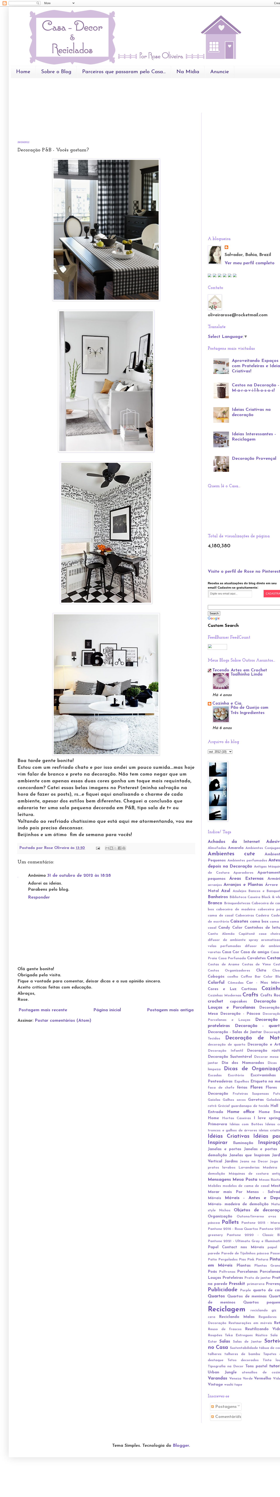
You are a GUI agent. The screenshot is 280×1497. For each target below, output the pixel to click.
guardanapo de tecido (250, 1106)
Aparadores (243, 873)
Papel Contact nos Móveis (236, 1247)
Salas (224, 1341)
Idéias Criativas (228, 1136)
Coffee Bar (251, 976)
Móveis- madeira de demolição (238, 1204)
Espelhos (241, 1081)
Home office (241, 1112)
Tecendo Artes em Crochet (239, 670)
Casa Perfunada (232, 958)
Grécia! (224, 1106)
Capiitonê (247, 934)
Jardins (231, 1161)
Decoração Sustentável (230, 1057)
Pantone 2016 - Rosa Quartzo (233, 1229)
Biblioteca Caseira (244, 897)
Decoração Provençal (254, 458)
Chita (261, 971)
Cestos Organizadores (229, 970)
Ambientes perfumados (247, 860)
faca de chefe (221, 1087)
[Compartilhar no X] (115, 848)
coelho (232, 976)
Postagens (225, 1407)
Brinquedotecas (237, 903)
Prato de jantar (257, 1278)
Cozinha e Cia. (227, 703)
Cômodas (235, 983)
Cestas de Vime (256, 964)
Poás (212, 1272)
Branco (215, 903)
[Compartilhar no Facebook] (119, 848)
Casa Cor (230, 952)
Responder (39, 897)
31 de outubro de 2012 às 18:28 (79, 875)
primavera (255, 1284)
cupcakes (238, 1002)
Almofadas (217, 848)
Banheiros (218, 897)
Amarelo (236, 848)
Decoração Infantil (225, 1051)
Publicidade (222, 1290)
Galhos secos (234, 1100)
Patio (212, 1259)
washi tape (233, 1384)
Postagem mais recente (43, 1010)
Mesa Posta (245, 1179)
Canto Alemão (221, 934)
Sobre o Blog (56, 71)
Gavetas (256, 1100)
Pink (250, 1259)
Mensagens (219, 1179)
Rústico (261, 1335)
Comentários (227, 1417)
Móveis (214, 1198)
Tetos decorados (243, 1360)
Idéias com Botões (246, 1124)
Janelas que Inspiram (249, 1155)
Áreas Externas (246, 878)
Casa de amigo (255, 952)
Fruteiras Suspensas (251, 1094)
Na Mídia (188, 71)
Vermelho (262, 1379)
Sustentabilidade (244, 1348)
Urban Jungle (222, 1372)
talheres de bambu (242, 1354)
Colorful (216, 982)
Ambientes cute (231, 854)
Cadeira (262, 915)
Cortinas (249, 989)
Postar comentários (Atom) (63, 1020)
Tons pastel (256, 1366)
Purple (245, 1290)
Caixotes (239, 921)
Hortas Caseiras (236, 1118)
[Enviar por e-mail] (107, 848)
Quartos (216, 1296)
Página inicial (107, 1010)
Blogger (181, 1445)
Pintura (262, 1259)
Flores (256, 1087)
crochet (215, 1001)
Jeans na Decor (254, 1161)
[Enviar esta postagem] (97, 848)
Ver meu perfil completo (250, 263)
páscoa (263, 1253)
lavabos (228, 1167)
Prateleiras (232, 1278)
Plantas (243, 1266)
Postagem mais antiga (170, 1010)
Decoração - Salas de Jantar (235, 1032)
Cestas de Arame (223, 964)
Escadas (215, 1075)
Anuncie (219, 71)
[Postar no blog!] (111, 848)
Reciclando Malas (237, 1317)
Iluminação (243, 1143)
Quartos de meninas (247, 1296)
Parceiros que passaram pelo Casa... (124, 71)
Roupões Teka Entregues (230, 1335)
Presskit (237, 1284)
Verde (248, 1378)
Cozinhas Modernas (224, 995)
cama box (259, 922)
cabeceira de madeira (235, 909)
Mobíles (214, 1186)
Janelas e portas (224, 1149)
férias (242, 1088)
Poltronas (227, 1272)
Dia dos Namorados (243, 1063)
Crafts (250, 995)
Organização (220, 1217)
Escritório (236, 1075)
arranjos (215, 885)
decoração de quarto (226, 1044)
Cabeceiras (244, 915)
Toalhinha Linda (246, 674)
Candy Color (230, 928)
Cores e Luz (222, 989)
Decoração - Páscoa (240, 1014)
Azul (225, 891)
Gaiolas (214, 1100)
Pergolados (228, 1259)
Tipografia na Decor (225, 1366)
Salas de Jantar (247, 1341)
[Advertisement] (97, 94)
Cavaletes (256, 958)
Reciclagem (226, 1309)
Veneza (235, 1378)
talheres (214, 1354)
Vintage (215, 1385)
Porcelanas (247, 1272)
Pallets (230, 1222)
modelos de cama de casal (246, 1186)
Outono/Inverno (250, 1216)
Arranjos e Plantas (243, 885)
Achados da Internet (234, 842)
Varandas (217, 1378)
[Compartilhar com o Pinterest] (124, 848)
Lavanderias (248, 1167)
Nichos (224, 1210)
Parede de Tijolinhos (238, 1253)
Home (23, 71)
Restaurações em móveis (250, 1323)
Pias (242, 1259)
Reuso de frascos (225, 1329)
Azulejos (239, 891)
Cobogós (216, 977)
